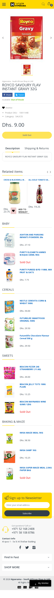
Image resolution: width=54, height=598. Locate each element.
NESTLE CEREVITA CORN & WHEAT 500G (33, 302)
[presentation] (47, 172)
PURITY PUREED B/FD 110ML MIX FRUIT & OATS (36, 271)
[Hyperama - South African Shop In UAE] (18, 4)
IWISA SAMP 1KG (28, 450)
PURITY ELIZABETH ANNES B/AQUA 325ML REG (33, 253)
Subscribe (27, 513)
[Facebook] (20, 548)
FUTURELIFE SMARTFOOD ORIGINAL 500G (32, 319)
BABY (5, 224)
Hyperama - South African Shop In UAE (17, 81)
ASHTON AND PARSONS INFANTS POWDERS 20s (31, 236)
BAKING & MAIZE (13, 422)
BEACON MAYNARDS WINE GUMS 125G (33, 403)
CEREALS (8, 290)
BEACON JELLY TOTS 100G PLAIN (33, 385)
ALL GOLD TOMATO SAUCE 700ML (40, 180)
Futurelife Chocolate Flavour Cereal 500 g (34, 337)
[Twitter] (27, 548)
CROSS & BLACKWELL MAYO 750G (15, 180)
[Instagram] (34, 548)
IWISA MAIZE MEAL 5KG (31, 432)
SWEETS (7, 356)
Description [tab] (12, 148)
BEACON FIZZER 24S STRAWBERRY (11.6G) (30, 368)
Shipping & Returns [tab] (37, 148)
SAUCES (19, 116)
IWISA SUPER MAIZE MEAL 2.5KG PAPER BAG (36, 469)
